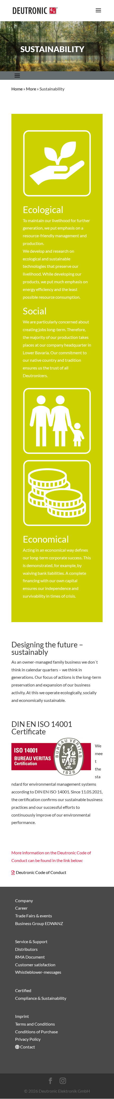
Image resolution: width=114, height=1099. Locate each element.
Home (17, 88)
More (31, 88)
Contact (27, 1046)
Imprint (22, 1016)
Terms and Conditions (35, 1023)
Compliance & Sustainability (40, 998)
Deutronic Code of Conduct (41, 872)
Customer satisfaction (35, 964)
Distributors (26, 949)
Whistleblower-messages (38, 972)
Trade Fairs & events (33, 915)
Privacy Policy (28, 1039)
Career (21, 907)
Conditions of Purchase (36, 1031)
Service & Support (31, 941)
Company (24, 900)
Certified (23, 990)
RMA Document (30, 956)
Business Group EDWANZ (39, 923)
